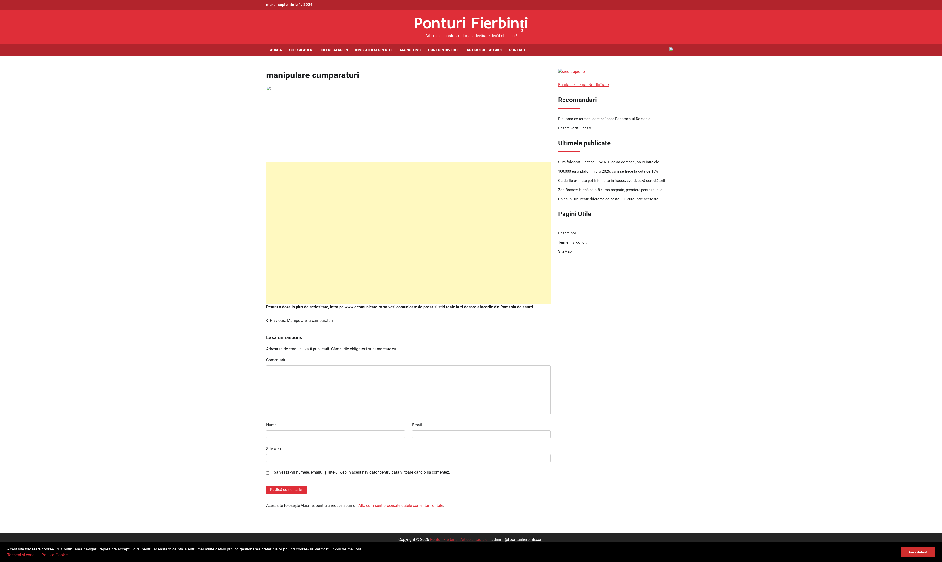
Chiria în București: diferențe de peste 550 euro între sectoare (608, 199)
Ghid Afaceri (301, 50)
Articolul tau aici (484, 50)
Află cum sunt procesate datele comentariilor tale (400, 505)
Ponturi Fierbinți (471, 22)
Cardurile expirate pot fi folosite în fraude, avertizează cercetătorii (611, 180)
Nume (271, 425)
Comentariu (277, 360)
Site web (273, 448)
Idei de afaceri (334, 50)
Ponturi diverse (443, 50)
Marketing (410, 50)
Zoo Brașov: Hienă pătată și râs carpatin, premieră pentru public (610, 190)
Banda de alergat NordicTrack (583, 84)
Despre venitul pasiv (574, 128)
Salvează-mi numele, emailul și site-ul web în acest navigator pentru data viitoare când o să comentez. (362, 472)
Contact (517, 50)
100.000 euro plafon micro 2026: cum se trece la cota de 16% (608, 171)
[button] (69, 555)
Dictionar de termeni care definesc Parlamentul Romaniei (604, 119)
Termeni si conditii (23, 555)
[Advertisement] (408, 233)
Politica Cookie (54, 555)
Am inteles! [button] (917, 552)
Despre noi (567, 233)
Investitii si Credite (373, 50)
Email (417, 425)
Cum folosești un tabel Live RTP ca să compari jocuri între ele (608, 162)
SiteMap (565, 251)
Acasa (276, 50)
